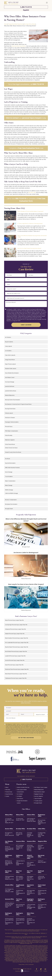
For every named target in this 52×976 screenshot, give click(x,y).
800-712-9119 (26, 7)
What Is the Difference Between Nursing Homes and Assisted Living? (32, 236)
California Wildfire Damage (11, 493)
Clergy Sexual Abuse (10, 359)
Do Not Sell (31, 964)
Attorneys (7, 789)
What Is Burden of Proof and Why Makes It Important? (30, 211)
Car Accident (20, 794)
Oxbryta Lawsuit (9, 413)
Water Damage (8, 485)
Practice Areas (8, 792)
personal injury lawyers (32, 118)
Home (5, 24)
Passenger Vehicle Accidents (11, 422)
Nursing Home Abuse (29, 24)
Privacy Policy (21, 964)
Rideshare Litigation (10, 440)
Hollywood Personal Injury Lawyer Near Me (15, 629)
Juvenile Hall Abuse (9, 386)
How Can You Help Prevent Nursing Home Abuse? (29, 248)
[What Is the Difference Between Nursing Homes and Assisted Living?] (10, 240)
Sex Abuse (7, 458)
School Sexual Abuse (10, 444)
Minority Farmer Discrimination (12, 399)
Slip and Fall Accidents (10, 463)
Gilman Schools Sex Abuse (11, 447)
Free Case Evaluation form (29, 148)
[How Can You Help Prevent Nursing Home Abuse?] (10, 252)
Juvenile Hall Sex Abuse (10, 391)
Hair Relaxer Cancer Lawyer (40, 787)
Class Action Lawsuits (10, 355)
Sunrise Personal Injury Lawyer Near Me (14, 660)
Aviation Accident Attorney (23, 787)
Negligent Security (38, 794)
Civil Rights (19, 796)
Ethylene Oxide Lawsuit (10, 368)
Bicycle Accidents (9, 341)
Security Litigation (38, 796)
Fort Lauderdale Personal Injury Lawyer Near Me (16, 642)
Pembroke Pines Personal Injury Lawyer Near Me (17, 669)
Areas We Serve (9, 794)
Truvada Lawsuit (38, 800)
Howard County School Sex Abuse (13, 452)
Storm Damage (8, 472)
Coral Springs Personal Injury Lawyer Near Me (16, 624)
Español (26, 10)
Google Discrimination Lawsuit (22, 802)
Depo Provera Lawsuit (10, 364)
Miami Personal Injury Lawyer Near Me (14, 620)
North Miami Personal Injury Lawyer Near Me (16, 651)
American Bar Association (19, 46)
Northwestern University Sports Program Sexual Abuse (18, 404)
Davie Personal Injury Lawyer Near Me (14, 665)
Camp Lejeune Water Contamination (22, 791)
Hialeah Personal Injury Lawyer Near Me (14, 633)
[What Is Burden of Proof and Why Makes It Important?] (10, 215)
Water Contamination (10, 481)
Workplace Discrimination (11, 504)
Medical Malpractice (9, 395)
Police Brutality (8, 435)
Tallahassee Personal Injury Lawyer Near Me (15, 678)
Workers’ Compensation (11, 499)
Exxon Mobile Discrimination (12, 373)
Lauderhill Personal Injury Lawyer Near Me (15, 656)
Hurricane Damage (9, 382)
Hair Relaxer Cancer (9, 377)
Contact (7, 796)
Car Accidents (8, 350)
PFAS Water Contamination (11, 431)
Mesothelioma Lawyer (39, 792)
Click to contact (12, 118)
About (6, 787)
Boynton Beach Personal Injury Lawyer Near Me (16, 647)
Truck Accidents (9, 476)
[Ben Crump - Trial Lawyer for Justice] (13, 2)
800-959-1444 (32, 192)
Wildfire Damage (9, 490)
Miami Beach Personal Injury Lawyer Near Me (16, 673)
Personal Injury (8, 426)
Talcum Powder (38, 798)
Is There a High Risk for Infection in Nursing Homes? (30, 223)
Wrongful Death (9, 508)
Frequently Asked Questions (15, 24)
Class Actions (20, 798)
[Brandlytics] (25, 971)
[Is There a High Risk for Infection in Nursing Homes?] (10, 227)
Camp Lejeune (8, 346)
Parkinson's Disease (10, 417)
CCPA (26, 964)
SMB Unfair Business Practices (12, 467)
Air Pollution (8, 337)
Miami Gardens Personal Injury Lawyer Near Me (16, 638)
